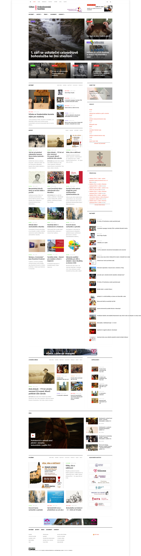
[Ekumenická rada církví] (100, 465)
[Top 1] (70, 352)
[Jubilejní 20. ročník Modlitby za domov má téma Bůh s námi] (98, 49)
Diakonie (71, 130)
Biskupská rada (93, 124)
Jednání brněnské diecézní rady (97, 135)
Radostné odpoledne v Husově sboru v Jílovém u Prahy (110, 267)
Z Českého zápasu (60, 538)
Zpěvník (55, 1)
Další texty (69, 85)
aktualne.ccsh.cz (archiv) (48, 540)
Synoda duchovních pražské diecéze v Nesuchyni (109, 308)
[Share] (107, 2)
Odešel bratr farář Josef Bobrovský (105, 260)
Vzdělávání (76, 130)
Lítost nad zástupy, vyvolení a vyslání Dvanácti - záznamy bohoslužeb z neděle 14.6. (105, 447)
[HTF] (100, 504)
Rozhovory (75, 85)
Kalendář (45, 536)
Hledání (30, 534)
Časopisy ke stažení (61, 536)
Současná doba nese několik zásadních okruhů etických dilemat (112, 337)
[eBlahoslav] (100, 476)
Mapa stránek (31, 540)
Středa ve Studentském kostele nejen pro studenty (60, 73)
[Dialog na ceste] (100, 493)
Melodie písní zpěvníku (61, 534)
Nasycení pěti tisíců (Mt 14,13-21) (103, 402)
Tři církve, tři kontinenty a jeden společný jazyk (108, 221)
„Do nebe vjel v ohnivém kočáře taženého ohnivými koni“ (111, 275)
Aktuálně (31, 14)
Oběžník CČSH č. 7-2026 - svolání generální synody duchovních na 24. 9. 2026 (98, 180)
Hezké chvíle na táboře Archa (72, 107)
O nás (39, 1)
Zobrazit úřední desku (100, 204)
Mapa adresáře (60, 542)
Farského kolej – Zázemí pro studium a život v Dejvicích (55, 259)
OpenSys (70, 550)
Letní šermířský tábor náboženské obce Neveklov (54, 190)
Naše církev (89, 21)
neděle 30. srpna (99, 6)
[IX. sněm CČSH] (100, 158)
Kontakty (61, 14)
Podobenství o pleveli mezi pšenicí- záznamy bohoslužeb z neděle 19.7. (105, 420)
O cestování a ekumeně (62, 395)
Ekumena (33, 21)
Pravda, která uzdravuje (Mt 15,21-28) (76, 378)
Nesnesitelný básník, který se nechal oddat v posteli (37, 190)
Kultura (33, 65)
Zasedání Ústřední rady (95, 130)
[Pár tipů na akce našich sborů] (98, 29)
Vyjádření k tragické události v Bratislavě (107, 330)
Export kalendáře (60, 540)
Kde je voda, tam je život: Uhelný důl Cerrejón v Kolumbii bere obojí (73, 123)
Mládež (67, 130)
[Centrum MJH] (100, 482)
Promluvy (81, 85)
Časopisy (50, 1)
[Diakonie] (100, 470)
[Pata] (70, 521)
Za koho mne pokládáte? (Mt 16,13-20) (63, 378)
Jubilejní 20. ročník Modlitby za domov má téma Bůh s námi (98, 54)
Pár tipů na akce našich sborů (98, 36)
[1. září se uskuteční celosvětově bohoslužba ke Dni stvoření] (56, 39)
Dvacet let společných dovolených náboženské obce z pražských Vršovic (76, 397)
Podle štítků (45, 542)
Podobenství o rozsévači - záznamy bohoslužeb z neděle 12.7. (105, 429)
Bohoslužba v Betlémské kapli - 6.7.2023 (106, 322)
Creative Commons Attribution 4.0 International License (52, 550)
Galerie (65, 1)
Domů (34, 1)
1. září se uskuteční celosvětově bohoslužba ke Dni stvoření (54, 54)
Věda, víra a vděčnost (73, 152)
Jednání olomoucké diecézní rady (97, 119)
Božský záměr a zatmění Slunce (104, 289)
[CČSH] (40, 7)
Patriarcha (44, 1)
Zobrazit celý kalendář (99, 143)
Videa (60, 1)
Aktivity (39, 14)
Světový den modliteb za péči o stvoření (99, 113)
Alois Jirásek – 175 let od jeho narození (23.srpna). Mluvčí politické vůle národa (40, 391)
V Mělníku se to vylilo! (102, 242)
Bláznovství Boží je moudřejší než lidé (106, 301)
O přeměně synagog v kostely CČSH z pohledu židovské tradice (102, 73)
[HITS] (100, 498)
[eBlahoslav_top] (71, 8)
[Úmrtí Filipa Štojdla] (80, 70)
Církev (46, 14)
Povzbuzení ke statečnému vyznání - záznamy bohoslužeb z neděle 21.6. (105, 437)
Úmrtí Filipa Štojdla (79, 75)
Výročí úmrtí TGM (93, 141)
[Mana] (100, 487)
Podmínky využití (32, 538)
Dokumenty (53, 14)
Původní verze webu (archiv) (48, 538)
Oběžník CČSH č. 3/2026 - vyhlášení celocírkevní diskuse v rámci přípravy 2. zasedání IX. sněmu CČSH (99, 197)
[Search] (110, 2)
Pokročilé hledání (32, 536)
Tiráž (30, 542)
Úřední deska (45, 534)
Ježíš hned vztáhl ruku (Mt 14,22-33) (103, 387)
